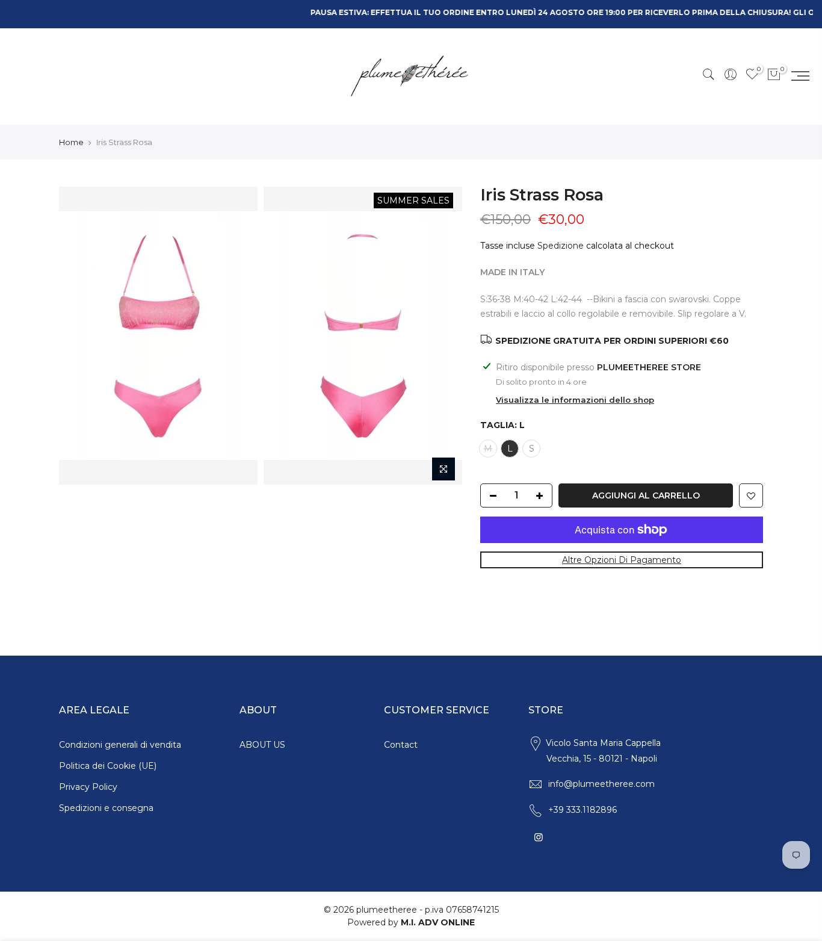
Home (71, 142)
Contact (401, 744)
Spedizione (560, 245)
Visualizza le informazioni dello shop (575, 400)
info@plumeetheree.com (601, 783)
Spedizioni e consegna (106, 808)
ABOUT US (262, 744)
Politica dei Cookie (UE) (107, 765)
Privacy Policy (88, 786)
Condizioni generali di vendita (120, 744)
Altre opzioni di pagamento (621, 559)
